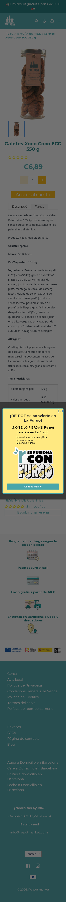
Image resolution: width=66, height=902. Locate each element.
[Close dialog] (60, 411)
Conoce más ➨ (33, 486)
